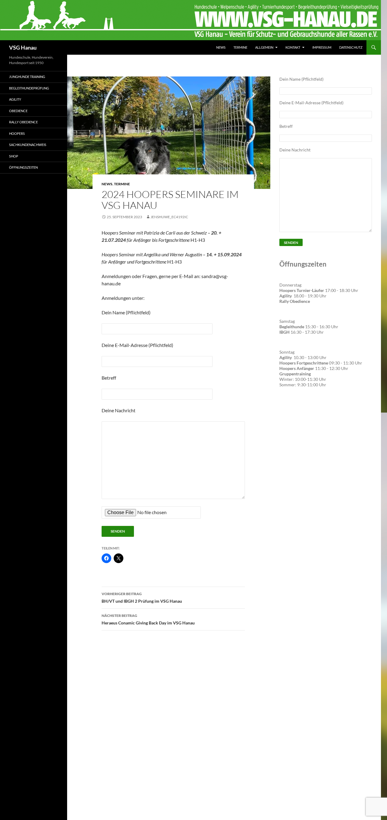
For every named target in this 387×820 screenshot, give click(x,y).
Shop (13, 156)
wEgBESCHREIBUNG (302, 410)
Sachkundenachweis (27, 145)
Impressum (321, 47)
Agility (15, 99)
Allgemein (264, 47)
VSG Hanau (23, 47)
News (221, 47)
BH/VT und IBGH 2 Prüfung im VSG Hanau (142, 598)
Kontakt (292, 47)
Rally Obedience (23, 122)
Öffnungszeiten (23, 167)
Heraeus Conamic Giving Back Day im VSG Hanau (148, 619)
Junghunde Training (27, 77)
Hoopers (17, 133)
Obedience (18, 111)
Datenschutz (351, 47)
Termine (240, 47)
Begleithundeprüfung (29, 88)
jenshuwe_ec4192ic (169, 217)
